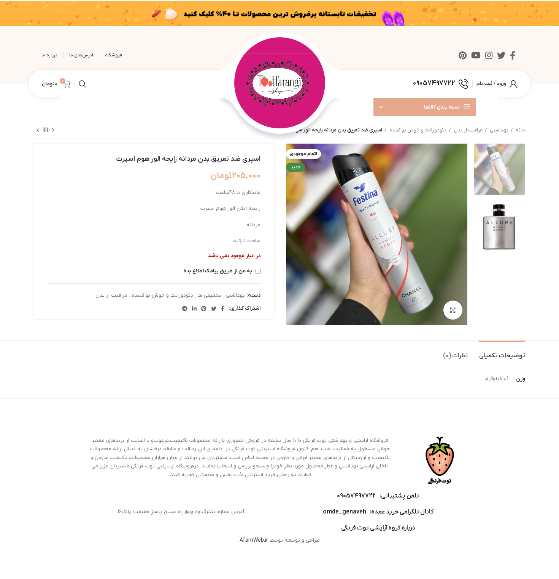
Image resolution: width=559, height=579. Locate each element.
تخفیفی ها (209, 295)
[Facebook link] (513, 55)
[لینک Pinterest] (462, 55)
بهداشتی (498, 130)
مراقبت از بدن (468, 130)
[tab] (502, 352)
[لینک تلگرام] (185, 308)
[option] (499, 169)
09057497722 (356, 496)
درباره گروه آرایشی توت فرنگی (378, 528)
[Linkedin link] (194, 308)
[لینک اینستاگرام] (489, 55)
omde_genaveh (344, 512)
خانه (520, 130)
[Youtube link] (476, 55)
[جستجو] (82, 83)
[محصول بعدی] (37, 130)
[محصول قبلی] (53, 130)
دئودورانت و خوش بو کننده (417, 130)
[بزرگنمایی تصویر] (452, 310)
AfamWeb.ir (254, 540)
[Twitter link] (501, 55)
